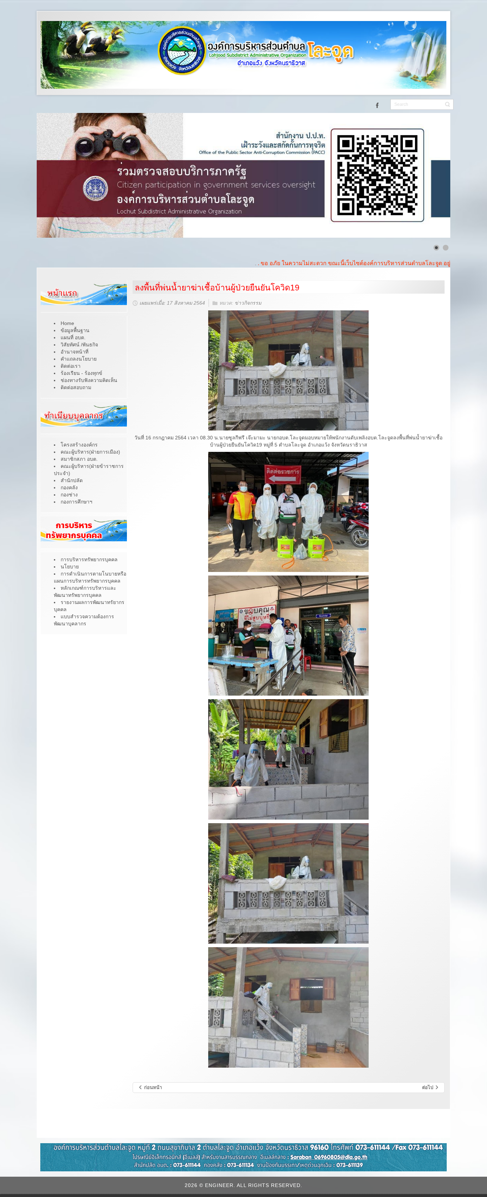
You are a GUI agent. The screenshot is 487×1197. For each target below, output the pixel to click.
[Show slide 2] (445, 248)
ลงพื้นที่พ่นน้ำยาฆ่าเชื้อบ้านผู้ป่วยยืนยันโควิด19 (217, 287)
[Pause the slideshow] (428, 175)
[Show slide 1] (436, 248)
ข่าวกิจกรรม (248, 303)
